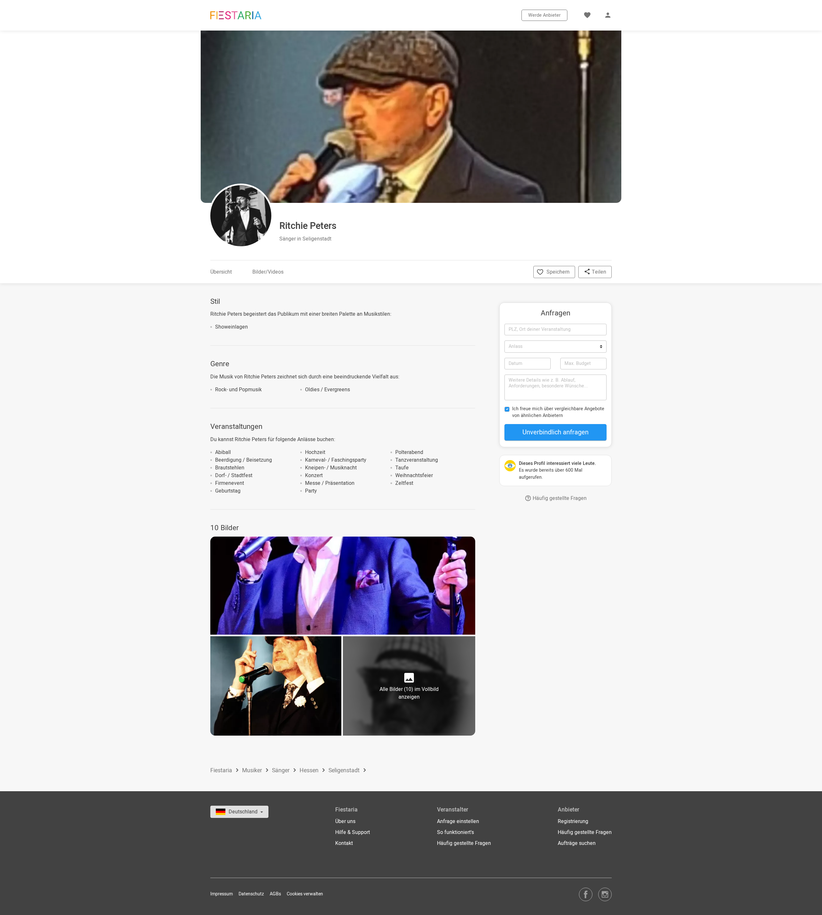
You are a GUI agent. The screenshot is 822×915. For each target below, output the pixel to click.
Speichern (558, 272)
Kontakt (344, 843)
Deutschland (244, 812)
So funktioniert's (455, 832)
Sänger (281, 770)
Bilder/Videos (268, 272)
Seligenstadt (344, 770)
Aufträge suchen (577, 843)
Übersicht (221, 272)
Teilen (598, 272)
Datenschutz (251, 894)
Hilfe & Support (352, 832)
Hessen (310, 770)
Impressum (221, 894)
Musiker (252, 770)
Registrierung (573, 821)
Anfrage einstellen (458, 821)
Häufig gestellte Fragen (559, 498)
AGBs (275, 894)
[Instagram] (605, 894)
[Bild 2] (275, 686)
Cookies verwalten (305, 894)
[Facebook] (585, 894)
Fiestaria (221, 770)
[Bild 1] (342, 585)
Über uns (345, 821)
